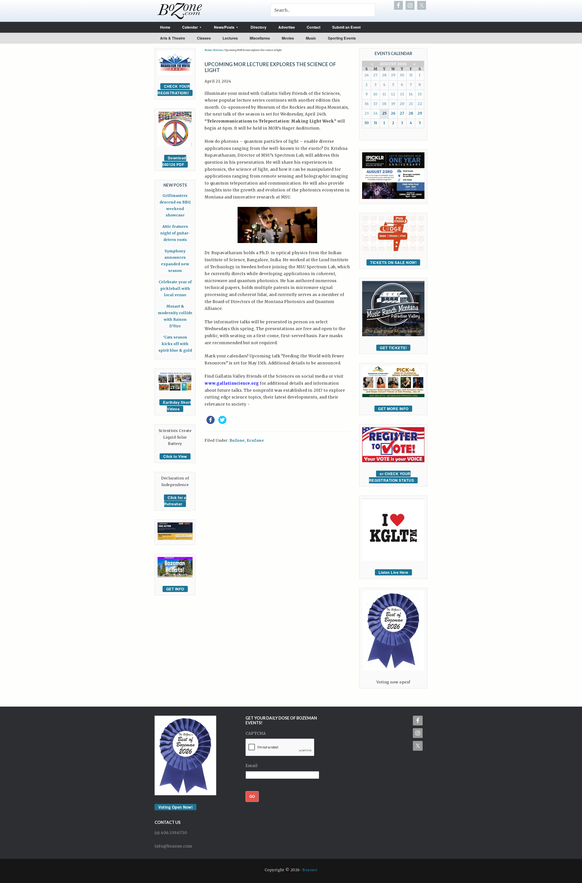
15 (420, 94)
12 (393, 94)
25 (384, 113)
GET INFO (175, 589)
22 (419, 103)
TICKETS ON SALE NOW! (393, 262)
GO (252, 796)
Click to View (175, 456)
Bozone (309, 870)
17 (375, 103)
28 (384, 75)
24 (375, 113)
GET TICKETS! (393, 347)
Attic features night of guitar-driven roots (175, 233)
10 (375, 94)
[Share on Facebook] (210, 422)
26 (366, 75)
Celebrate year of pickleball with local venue (175, 288)
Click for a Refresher (175, 501)
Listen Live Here (393, 572)
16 (367, 103)
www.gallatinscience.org (232, 383)
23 (366, 113)
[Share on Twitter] (222, 422)
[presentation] (280, 747)
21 (411, 103)
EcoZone (255, 440)
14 (411, 94)
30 (402, 75)
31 (411, 75)
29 (393, 75)
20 (402, 103)
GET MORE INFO (393, 408)
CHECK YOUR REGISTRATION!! (174, 89)
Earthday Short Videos (177, 405)
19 (393, 103)
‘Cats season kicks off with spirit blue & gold (175, 344)
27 (375, 75)
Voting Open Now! (175, 807)
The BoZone (180, 11)
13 (402, 94)
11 (384, 94)
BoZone (237, 440)
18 (384, 103)
